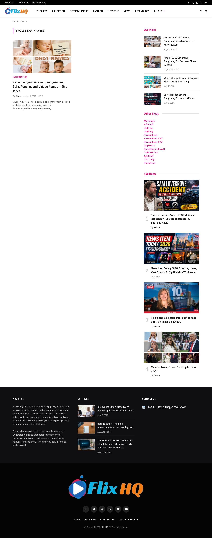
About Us (9, 2)
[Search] (205, 11)
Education (58, 11)
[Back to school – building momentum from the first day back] (86, 428)
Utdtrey (148, 128)
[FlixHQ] (17, 11)
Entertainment (78, 11)
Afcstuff (148, 124)
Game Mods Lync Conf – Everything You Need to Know (179, 96)
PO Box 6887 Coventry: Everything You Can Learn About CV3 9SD (180, 61)
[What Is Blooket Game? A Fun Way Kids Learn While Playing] (152, 82)
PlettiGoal (149, 163)
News (127, 11)
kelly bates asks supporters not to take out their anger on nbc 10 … (173, 319)
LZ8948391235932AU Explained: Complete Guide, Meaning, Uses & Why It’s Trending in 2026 (114, 444)
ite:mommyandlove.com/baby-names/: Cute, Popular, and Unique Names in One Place (40, 86)
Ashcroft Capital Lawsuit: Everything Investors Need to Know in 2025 (179, 41)
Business (42, 11)
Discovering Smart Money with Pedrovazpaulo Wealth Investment (115, 408)
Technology (142, 11)
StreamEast (150, 135)
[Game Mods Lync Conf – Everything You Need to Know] (152, 99)
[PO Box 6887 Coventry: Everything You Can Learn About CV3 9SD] (152, 62)
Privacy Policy (39, 2)
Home (15, 21)
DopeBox (149, 145)
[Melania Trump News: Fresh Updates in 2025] (171, 347)
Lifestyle (113, 11)
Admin (19, 96)
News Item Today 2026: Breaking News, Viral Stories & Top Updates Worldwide (174, 270)
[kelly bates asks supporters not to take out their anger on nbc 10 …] (171, 297)
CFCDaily (149, 159)
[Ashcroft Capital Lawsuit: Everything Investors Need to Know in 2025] (152, 41)
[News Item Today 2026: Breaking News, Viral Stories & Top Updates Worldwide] (171, 248)
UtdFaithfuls (151, 152)
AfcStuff (148, 156)
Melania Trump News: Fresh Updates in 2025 (173, 369)
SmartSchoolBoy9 (154, 149)
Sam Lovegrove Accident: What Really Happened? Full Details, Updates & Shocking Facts (172, 218)
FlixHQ (158, 11)
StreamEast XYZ (153, 138)
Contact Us (23, 2)
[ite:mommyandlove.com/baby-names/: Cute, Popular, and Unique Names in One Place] (42, 56)
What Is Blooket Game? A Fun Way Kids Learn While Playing (181, 79)
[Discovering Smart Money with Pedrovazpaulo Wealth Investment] (86, 411)
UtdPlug (148, 131)
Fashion (98, 11)
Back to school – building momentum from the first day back (115, 425)
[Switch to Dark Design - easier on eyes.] (201, 11)
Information (20, 77)
